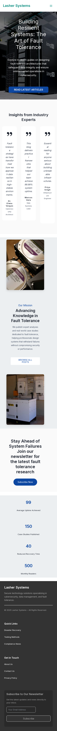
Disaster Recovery (12, 630)
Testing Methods (11, 637)
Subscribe (28, 718)
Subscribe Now (25, 482)
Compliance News (12, 644)
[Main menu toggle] (51, 6)
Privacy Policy (10, 678)
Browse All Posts (25, 361)
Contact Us (9, 671)
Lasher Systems (16, 6)
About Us (8, 664)
